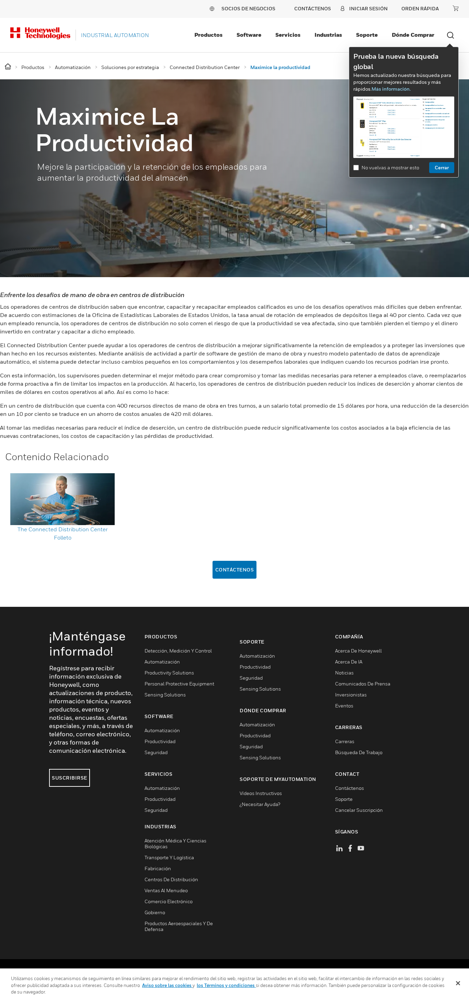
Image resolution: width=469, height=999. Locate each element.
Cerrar (442, 167)
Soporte (367, 34)
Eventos (344, 705)
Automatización (162, 662)
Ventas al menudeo (166, 890)
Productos (208, 34)
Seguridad (156, 752)
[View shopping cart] (456, 8)
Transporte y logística (169, 857)
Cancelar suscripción (359, 810)
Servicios (287, 34)
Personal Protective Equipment (179, 683)
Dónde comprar (413, 34)
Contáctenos (234, 569)
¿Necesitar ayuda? (260, 804)
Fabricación (158, 868)
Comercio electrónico (169, 901)
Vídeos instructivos (261, 793)
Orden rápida (420, 8)
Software (249, 34)
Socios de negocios (248, 8)
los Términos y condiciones (226, 985)
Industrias (328, 34)
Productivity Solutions (169, 673)
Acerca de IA (348, 662)
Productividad (160, 741)
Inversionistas (351, 694)
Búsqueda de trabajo (358, 752)
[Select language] (212, 8)
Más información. (391, 89)
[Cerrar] (458, 983)
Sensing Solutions (165, 694)
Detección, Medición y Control (178, 651)
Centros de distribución (171, 879)
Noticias (344, 673)
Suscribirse (69, 778)
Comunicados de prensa (362, 683)
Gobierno (155, 912)
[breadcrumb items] (8, 66)
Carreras (344, 741)
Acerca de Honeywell (358, 651)
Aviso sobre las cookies (167, 985)
